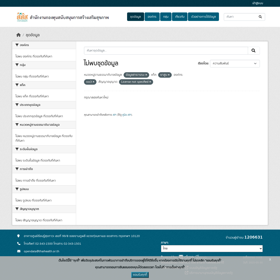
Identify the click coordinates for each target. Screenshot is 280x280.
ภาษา (164, 242)
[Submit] (260, 17)
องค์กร (152, 17)
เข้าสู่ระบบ (257, 3)
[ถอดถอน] (146, 75)
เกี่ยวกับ (179, 17)
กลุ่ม (165, 17)
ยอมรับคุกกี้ (140, 275)
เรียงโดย (203, 63)
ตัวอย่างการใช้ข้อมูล (203, 17)
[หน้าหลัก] (18, 35)
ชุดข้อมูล (135, 17)
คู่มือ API (126, 115)
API (114, 115)
